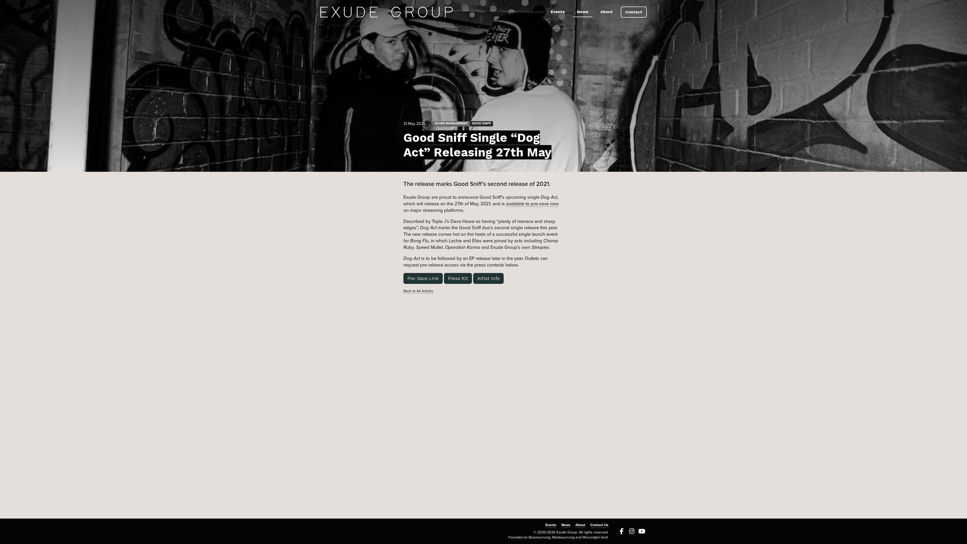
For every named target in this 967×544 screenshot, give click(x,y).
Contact (633, 12)
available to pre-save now (532, 204)
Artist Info (488, 278)
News (582, 11)
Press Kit (458, 278)
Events (558, 11)
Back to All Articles (418, 291)
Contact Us (599, 525)
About (606, 11)
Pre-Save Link (423, 278)
